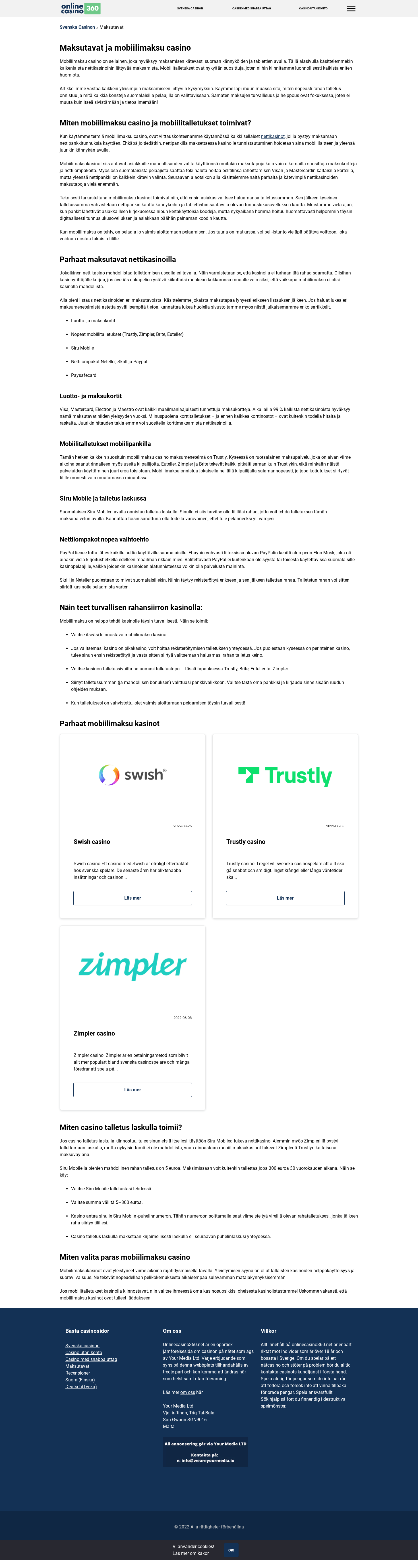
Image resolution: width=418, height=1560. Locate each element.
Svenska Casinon (190, 8)
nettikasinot (273, 136)
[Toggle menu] (351, 8)
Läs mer (132, 898)
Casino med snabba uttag (251, 8)
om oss (187, 1392)
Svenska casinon (82, 1345)
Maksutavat (77, 1366)
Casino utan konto (313, 8)
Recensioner (77, 1373)
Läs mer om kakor (191, 1553)
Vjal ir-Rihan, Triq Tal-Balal (189, 1413)
